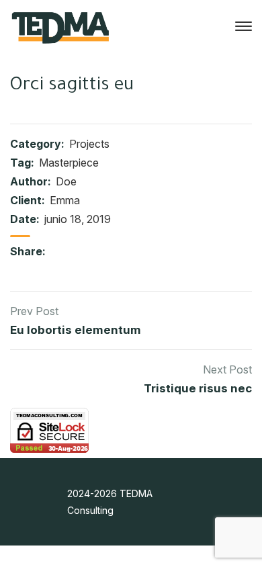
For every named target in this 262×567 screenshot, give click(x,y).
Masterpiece (69, 162)
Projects (89, 143)
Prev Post (34, 311)
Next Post (227, 369)
